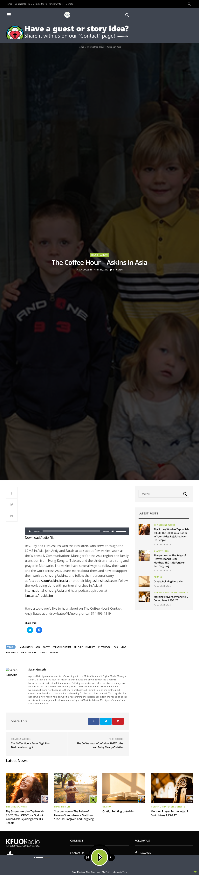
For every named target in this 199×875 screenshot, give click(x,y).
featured (90, 647)
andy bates (26, 647)
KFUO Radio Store (37, 3)
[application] (77, 531)
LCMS (115, 647)
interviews (104, 647)
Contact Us (20, 3)
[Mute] (113, 531)
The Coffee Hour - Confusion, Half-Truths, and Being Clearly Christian (100, 745)
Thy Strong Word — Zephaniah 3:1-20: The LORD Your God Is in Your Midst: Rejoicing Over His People (171, 534)
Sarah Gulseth (83, 269)
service (43, 652)
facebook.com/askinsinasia (48, 580)
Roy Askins (12, 652)
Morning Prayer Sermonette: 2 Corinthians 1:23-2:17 (171, 598)
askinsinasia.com (105, 580)
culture (78, 647)
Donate (69, 3)
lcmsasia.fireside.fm (39, 595)
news (123, 647)
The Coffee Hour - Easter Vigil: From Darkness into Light (31, 745)
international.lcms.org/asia (44, 590)
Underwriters (56, 3)
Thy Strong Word (164, 525)
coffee (46, 647)
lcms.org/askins (56, 575)
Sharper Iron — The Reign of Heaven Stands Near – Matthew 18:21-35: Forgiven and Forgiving (170, 561)
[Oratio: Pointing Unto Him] (144, 581)
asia (38, 647)
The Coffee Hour (99, 255)
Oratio (158, 577)
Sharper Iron (161, 551)
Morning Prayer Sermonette (171, 592)
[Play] (30, 531)
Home (9, 3)
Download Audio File (39, 537)
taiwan (54, 652)
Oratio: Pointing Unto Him (168, 581)
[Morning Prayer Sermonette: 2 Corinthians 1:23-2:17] (144, 597)
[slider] (121, 530)
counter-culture (61, 647)
